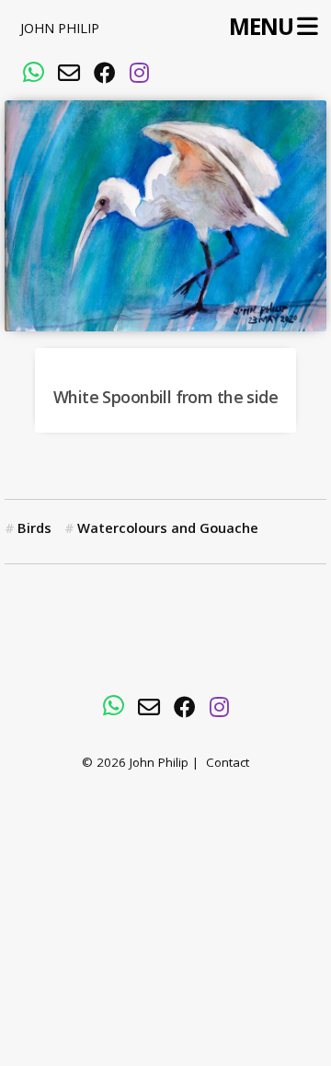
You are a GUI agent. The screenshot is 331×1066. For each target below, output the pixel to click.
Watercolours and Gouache (167, 530)
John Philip (59, 30)
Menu (260, 28)
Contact (227, 764)
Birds (34, 530)
